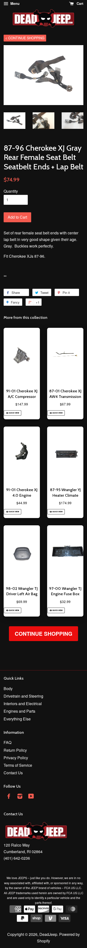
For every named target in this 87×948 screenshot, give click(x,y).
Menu (14, 3)
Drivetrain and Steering (23, 696)
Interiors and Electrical (23, 703)
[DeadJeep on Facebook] (8, 797)
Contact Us (13, 772)
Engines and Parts (19, 711)
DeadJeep (48, 934)
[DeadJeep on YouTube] (31, 797)
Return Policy (15, 750)
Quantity (11, 191)
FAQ (7, 742)
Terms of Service (18, 765)
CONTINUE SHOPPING (43, 633)
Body (8, 688)
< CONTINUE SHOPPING (24, 37)
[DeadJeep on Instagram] (19, 797)
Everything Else (17, 719)
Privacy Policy (16, 757)
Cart (79, 3)
